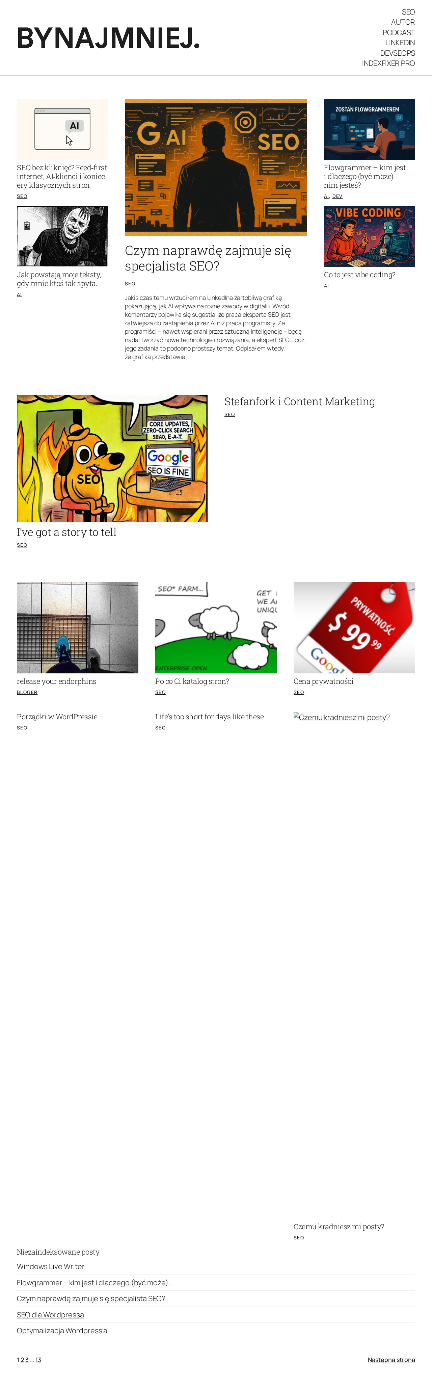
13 (38, 1360)
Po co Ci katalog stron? (192, 681)
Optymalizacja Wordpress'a (62, 1330)
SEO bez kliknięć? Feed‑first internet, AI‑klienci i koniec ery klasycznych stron (62, 176)
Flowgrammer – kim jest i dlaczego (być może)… (95, 1283)
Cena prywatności (323, 681)
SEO (22, 196)
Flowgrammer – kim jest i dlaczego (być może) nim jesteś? (365, 176)
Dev (337, 196)
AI (19, 294)
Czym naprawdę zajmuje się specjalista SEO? (208, 258)
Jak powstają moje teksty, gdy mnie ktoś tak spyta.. (59, 279)
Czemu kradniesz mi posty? (339, 1226)
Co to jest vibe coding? (360, 274)
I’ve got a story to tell (66, 531)
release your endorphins (57, 681)
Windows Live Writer (51, 1266)
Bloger (27, 692)
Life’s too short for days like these (209, 716)
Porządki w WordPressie (57, 716)
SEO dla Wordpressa (50, 1315)
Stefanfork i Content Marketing (299, 401)
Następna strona (391, 1360)
